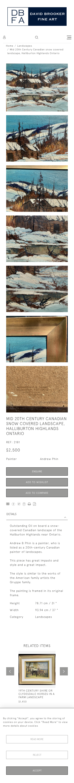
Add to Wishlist (37, 482)
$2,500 (13, 450)
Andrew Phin (49, 459)
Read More (37, 739)
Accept (37, 770)
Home (9, 45)
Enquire (37, 471)
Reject (37, 754)
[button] (37, 37)
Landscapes (24, 45)
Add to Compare (37, 493)
